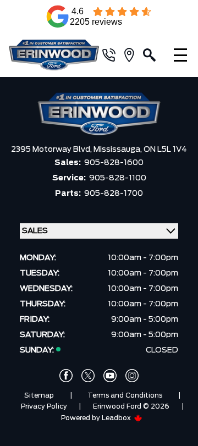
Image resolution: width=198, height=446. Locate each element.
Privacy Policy (44, 406)
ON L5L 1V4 (165, 149)
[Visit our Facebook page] (66, 375)
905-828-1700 (113, 193)
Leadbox (117, 418)
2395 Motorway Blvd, (52, 149)
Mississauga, (119, 149)
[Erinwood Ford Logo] (54, 55)
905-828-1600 (114, 163)
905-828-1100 (117, 178)
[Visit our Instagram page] (132, 375)
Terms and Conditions (124, 395)
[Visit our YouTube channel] (110, 375)
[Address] (133, 55)
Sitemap (39, 395)
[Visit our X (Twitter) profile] (88, 375)
